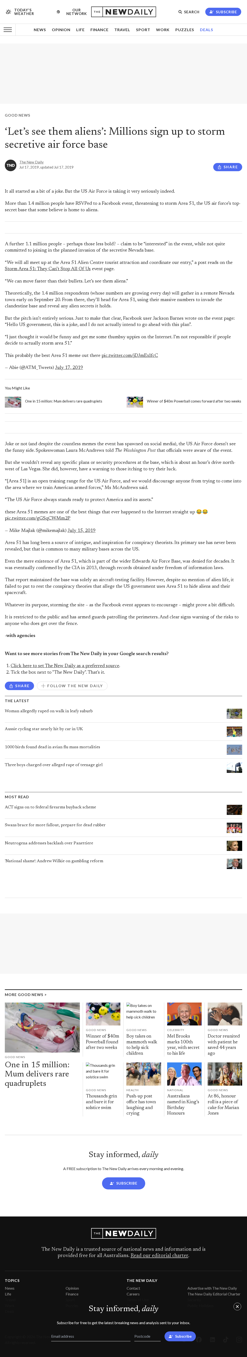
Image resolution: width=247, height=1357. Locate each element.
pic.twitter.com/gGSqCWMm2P (37, 518)
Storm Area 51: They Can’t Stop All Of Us (48, 269)
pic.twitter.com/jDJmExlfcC (130, 355)
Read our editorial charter (159, 1255)
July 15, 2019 (82, 531)
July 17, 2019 (69, 368)
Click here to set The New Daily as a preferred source (65, 666)
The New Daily (31, 162)
